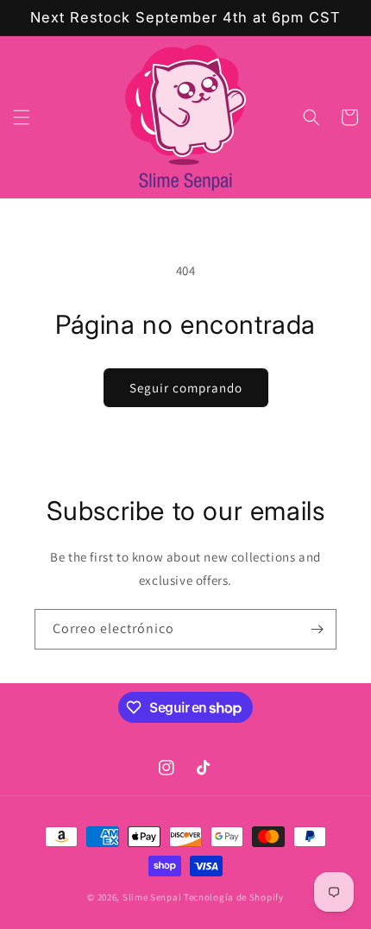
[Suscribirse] (317, 629)
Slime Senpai (152, 897)
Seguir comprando (185, 388)
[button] (22, 117)
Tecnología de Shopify (234, 897)
